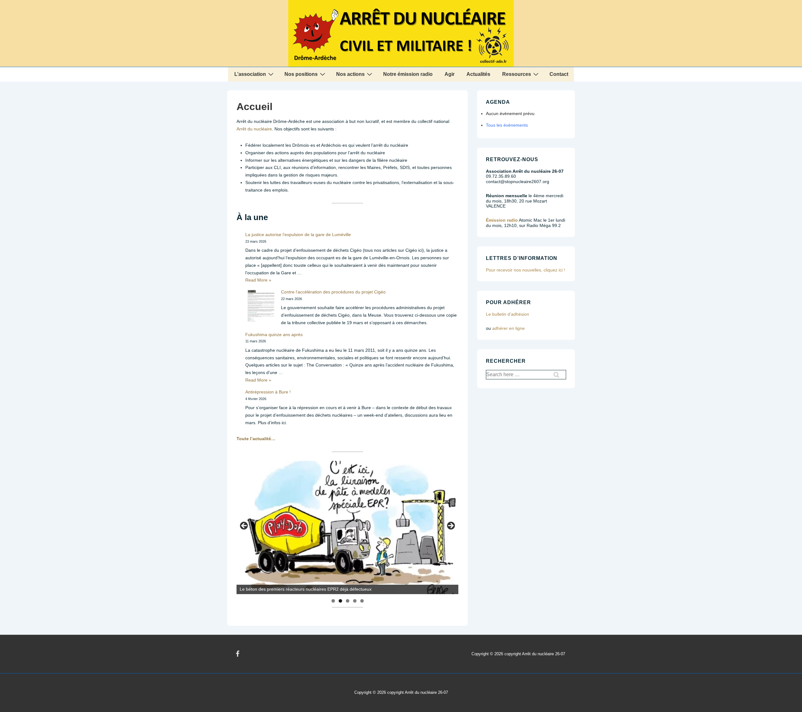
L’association (250, 74)
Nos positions (301, 74)
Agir (450, 74)
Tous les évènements (507, 125)
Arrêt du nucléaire (254, 128)
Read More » (258, 279)
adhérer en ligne (508, 328)
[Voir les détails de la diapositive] (347, 527)
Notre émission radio (408, 74)
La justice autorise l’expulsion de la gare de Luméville (298, 234)
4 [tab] (355, 601)
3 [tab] (347, 601)
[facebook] (238, 654)
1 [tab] (333, 601)
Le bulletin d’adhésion (507, 314)
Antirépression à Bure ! (268, 391)
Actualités (478, 74)
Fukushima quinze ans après (274, 334)
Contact (558, 74)
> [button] (450, 526)
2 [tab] (340, 601)
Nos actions (350, 74)
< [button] (244, 526)
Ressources (516, 74)
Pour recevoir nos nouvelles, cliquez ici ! (525, 269)
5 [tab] (362, 601)
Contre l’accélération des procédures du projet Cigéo (333, 291)
